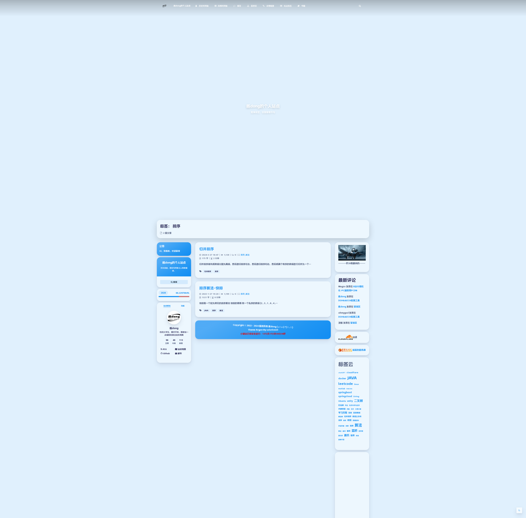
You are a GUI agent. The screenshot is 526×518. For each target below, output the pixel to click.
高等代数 (341, 439)
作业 (346, 405)
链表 (353, 435)
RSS (164, 349)
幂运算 (340, 416)
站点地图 (181, 349)
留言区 (357, 306)
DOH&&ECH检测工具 (349, 300)
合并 (352, 409)
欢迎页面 (341, 426)
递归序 (340, 435)
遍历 (346, 435)
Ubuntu (342, 401)
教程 (349, 420)
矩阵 (351, 426)
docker (342, 378)
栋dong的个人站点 (182, 6)
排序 (340, 420)
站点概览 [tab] (167, 306)
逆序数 (361, 431)
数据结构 (356, 420)
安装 (350, 413)
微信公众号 (356, 416)
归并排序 (347, 416)
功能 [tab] (183, 306)
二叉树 (358, 400)
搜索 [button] (175, 282)
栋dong (342, 296)
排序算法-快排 (211, 288)
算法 (358, 425)
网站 (339, 431)
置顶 (344, 431)
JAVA (352, 378)
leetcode (345, 383)
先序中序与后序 (354, 405)
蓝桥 (354, 430)
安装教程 (356, 413)
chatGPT (341, 372)
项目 (357, 435)
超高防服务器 (359, 350)
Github (166, 353)
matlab (341, 389)
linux (356, 384)
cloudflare (352, 372)
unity (350, 401)
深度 (347, 426)
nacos (349, 389)
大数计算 (358, 409)
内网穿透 (341, 409)
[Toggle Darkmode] (519, 510)
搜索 (344, 420)
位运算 (341, 405)
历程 (348, 409)
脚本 (348, 431)
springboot (345, 392)
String (356, 396)
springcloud (345, 396)
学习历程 (342, 412)
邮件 (179, 353)
